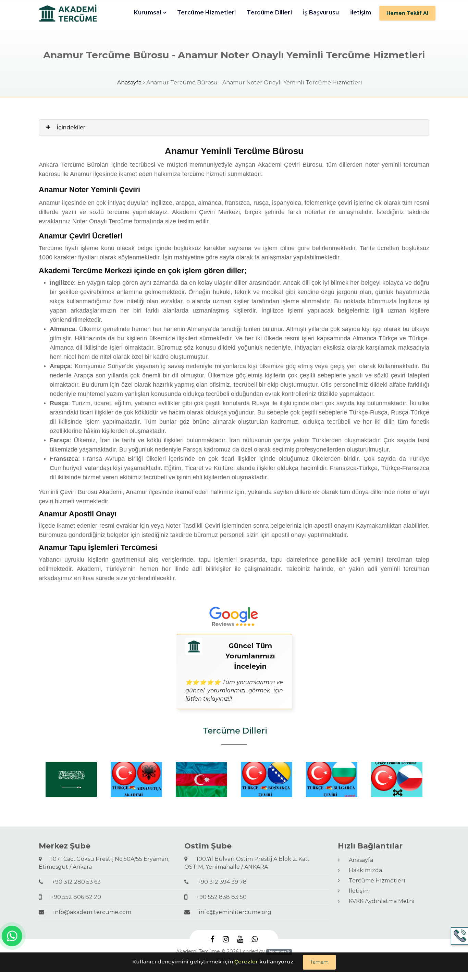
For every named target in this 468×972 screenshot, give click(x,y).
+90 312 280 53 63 (74, 882)
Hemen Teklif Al (407, 13)
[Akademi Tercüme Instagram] (225, 939)
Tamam (319, 962)
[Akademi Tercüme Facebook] (212, 939)
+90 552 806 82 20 (73, 897)
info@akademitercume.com (89, 912)
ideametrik (279, 952)
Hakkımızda (362, 870)
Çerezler (246, 961)
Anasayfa (129, 82)
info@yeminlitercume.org (232, 912)
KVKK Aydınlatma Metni (379, 901)
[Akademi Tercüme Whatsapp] (254, 939)
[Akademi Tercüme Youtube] (240, 939)
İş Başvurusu (321, 12)
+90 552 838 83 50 (219, 897)
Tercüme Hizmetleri (206, 12)
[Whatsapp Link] (12, 936)
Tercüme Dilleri (269, 12)
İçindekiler (71, 127)
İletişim (360, 12)
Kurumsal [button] (147, 12)
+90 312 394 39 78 (219, 882)
